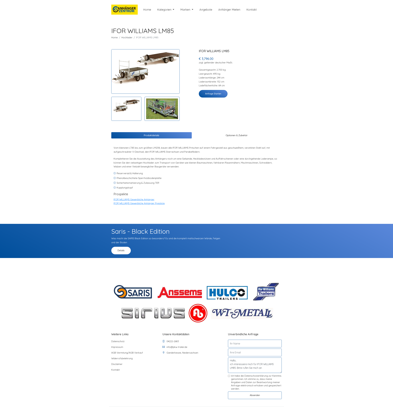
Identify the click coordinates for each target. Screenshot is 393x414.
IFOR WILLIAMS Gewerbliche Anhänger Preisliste (139, 203)
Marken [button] (185, 9)
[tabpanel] (145, 67)
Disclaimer (117, 364)
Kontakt (251, 9)
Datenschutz (118, 341)
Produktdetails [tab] (151, 135)
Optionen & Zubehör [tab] (237, 135)
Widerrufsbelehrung (122, 358)
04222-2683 (172, 341)
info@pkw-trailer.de (176, 347)
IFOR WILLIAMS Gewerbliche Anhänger (134, 199)
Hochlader (126, 37)
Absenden (255, 395)
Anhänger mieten (229, 9)
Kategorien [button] (164, 9)
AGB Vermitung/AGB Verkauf (127, 352)
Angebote (205, 9)
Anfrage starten (213, 93)
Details (121, 250)
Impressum (117, 347)
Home (147, 9)
